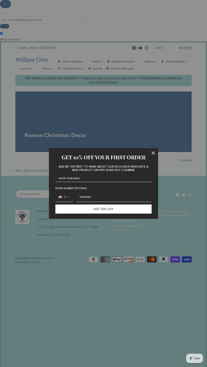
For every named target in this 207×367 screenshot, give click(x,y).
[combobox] (64, 197)
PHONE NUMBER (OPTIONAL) (71, 188)
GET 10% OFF (103, 209)
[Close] (153, 153)
